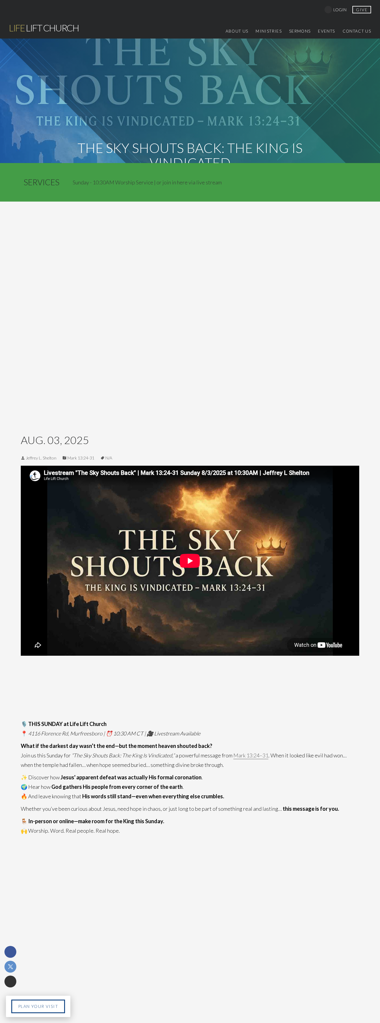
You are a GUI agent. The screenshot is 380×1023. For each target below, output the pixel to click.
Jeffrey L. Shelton (41, 457)
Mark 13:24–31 (250, 755)
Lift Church (44, 27)
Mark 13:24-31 (80, 457)
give (362, 9)
